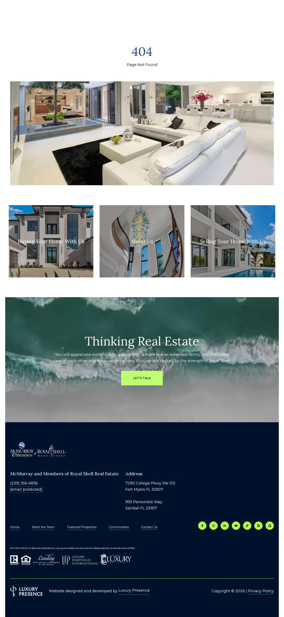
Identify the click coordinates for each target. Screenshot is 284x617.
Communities (119, 527)
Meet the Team (43, 527)
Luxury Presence (134, 590)
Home (15, 527)
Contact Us (149, 527)
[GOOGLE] (258, 525)
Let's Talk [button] (142, 378)
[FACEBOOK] (202, 525)
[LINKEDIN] (225, 525)
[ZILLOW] (269, 525)
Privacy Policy (261, 591)
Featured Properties (81, 527)
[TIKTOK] (247, 525)
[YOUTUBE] (236, 525)
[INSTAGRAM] (213, 525)
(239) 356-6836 (24, 483)
